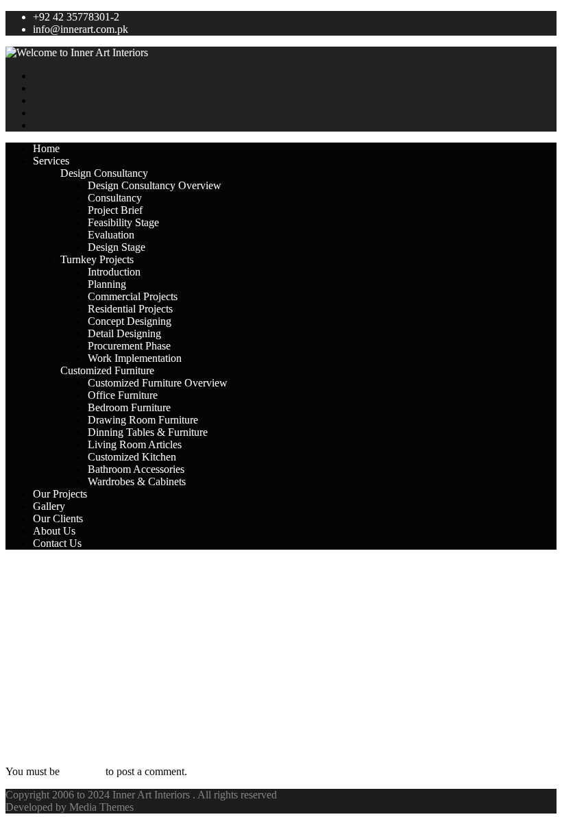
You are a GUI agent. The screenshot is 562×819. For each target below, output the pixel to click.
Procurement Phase (129, 346)
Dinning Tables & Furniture (148, 432)
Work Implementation (135, 358)
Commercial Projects (133, 296)
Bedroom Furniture (129, 407)
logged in (82, 771)
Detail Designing (124, 333)
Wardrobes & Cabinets (137, 481)
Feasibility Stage (123, 222)
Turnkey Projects (97, 259)
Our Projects (60, 494)
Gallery (49, 506)
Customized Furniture (107, 370)
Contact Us (57, 543)
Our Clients (58, 518)
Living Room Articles (135, 444)
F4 (14, 572)
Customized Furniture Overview (158, 383)
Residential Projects (130, 309)
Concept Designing (129, 321)
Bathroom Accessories (136, 469)
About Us (54, 531)
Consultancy (115, 198)
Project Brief (115, 210)
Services (51, 161)
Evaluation (111, 235)
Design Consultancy (104, 173)
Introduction (114, 272)
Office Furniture (123, 395)
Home (46, 148)
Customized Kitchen (132, 457)
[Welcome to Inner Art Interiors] (281, 53)
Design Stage (116, 247)
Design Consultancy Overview (154, 185)
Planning (107, 284)
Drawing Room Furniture (143, 420)
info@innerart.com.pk (80, 29)
